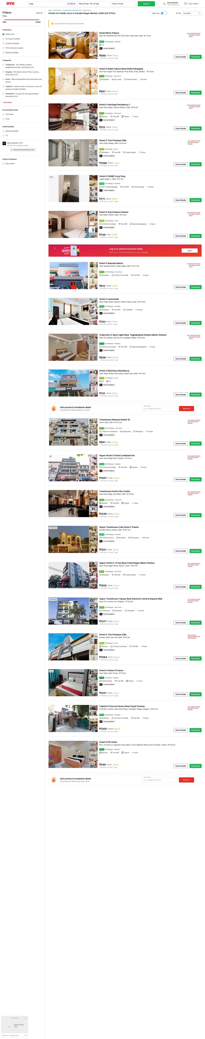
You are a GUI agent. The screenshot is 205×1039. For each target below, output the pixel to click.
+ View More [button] (7, 102)
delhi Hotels (57, 10)
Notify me (186, 408)
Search (146, 4)
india (49, 10)
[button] (39, 13)
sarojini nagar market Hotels (72, 10)
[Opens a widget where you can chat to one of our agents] (15, 1026)
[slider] (3, 20)
